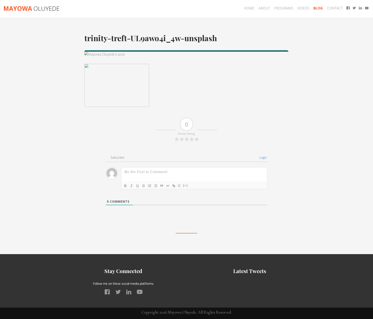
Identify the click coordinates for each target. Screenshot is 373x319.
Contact (335, 8)
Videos (303, 8)
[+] (185, 185)
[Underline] (137, 185)
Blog (318, 8)
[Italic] (131, 185)
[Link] (174, 185)
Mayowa (31, 8)
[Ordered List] (150, 185)
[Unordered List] (156, 185)
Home (249, 8)
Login (263, 157)
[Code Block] (168, 185)
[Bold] (125, 185)
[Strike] (144, 185)
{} (179, 185)
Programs (283, 8)
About (264, 8)
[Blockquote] (162, 185)
